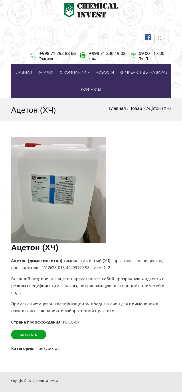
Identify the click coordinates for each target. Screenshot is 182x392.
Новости (104, 72)
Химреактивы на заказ (144, 72)
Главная (23, 72)
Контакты (91, 89)
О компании (73, 72)
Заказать (28, 335)
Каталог (46, 72)
